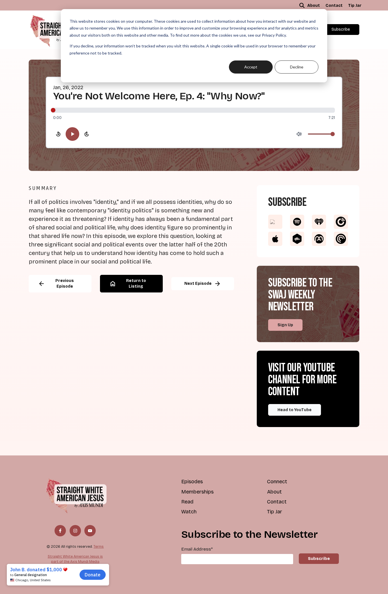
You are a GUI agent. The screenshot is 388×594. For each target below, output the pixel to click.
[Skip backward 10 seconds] (58, 134)
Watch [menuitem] (189, 512)
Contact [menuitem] (334, 5)
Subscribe (340, 29)
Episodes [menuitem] (192, 481)
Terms (98, 546)
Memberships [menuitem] (197, 492)
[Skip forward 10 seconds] (87, 134)
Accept (250, 66)
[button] (301, 5)
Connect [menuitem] (277, 481)
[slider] (194, 110)
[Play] (72, 134)
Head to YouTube (295, 409)
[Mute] (299, 134)
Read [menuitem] (187, 502)
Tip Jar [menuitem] (355, 5)
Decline (296, 66)
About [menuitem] (313, 5)
